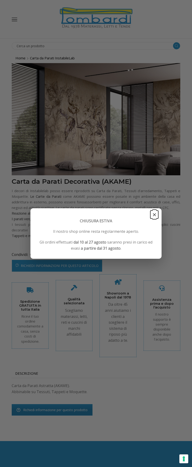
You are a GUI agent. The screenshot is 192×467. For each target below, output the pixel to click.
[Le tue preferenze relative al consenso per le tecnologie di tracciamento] (183, 458)
